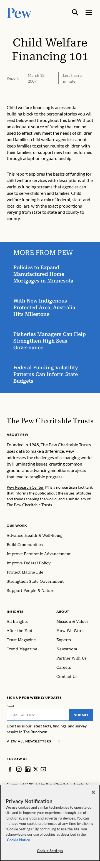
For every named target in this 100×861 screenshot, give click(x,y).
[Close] (93, 792)
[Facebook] (10, 769)
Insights (15, 611)
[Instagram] (19, 769)
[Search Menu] (75, 12)
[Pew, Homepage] (19, 12)
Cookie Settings (50, 850)
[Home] (50, 421)
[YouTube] (43, 769)
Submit (81, 715)
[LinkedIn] (27, 769)
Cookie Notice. (19, 840)
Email (10, 706)
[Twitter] (35, 769)
